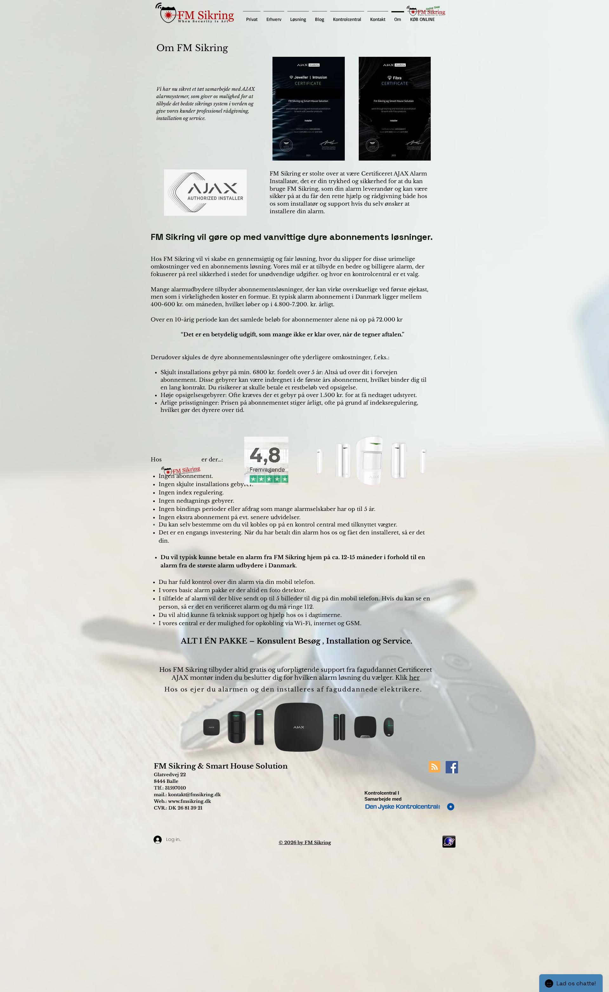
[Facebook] (452, 767)
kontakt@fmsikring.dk (194, 794)
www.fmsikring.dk (189, 801)
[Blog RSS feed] (434, 767)
